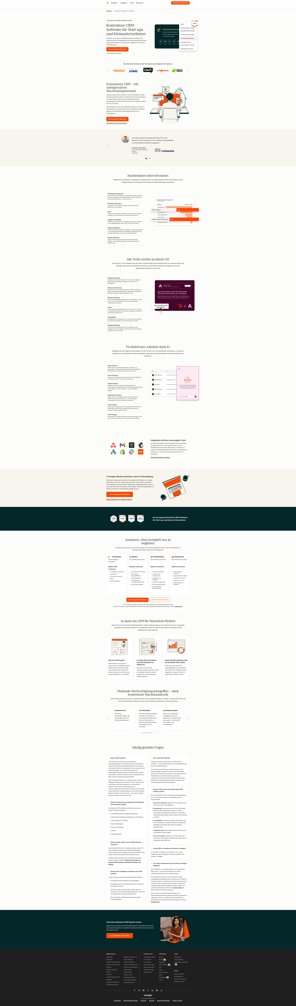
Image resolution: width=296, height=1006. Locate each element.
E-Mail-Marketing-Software (112, 984)
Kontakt (161, 979)
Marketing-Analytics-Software (130, 957)
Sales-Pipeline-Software (129, 982)
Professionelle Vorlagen (149, 964)
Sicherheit (151, 1000)
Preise (132, 3)
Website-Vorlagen (148, 972)
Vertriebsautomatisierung (129, 977)
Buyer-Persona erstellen (149, 967)
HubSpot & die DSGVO (179, 974)
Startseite (109, 11)
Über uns (161, 957)
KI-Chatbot (108, 974)
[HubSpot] (107, 3)
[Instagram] (139, 991)
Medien (160, 974)
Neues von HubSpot (163, 972)
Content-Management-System (113, 977)
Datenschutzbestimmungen (131, 1000)
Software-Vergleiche (128, 959)
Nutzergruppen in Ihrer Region (181, 963)
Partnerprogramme (178, 976)
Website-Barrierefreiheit (163, 1000)
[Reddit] (157, 991)
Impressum (143, 1000)
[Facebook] (135, 991)
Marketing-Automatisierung (112, 982)
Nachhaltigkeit (163, 977)
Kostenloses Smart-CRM (129, 962)
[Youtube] (144, 991)
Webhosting (109, 979)
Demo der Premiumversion (160, 599)
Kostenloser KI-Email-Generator (131, 964)
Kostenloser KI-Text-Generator (113, 964)
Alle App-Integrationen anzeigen (160, 457)
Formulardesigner (128, 969)
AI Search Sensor (147, 962)
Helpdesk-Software (128, 974)
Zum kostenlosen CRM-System (180, 3)
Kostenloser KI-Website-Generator (111, 971)
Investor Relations (164, 964)
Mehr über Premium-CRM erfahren (116, 123)
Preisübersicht (178, 606)
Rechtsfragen (117, 1000)
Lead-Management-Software (130, 979)
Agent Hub (108, 967)
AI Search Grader (147, 959)
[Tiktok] (161, 991)
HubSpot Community (178, 959)
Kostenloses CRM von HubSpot (113, 962)
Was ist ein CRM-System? (116, 660)
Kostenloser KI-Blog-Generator (130, 967)
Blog (160, 967)
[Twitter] (148, 991)
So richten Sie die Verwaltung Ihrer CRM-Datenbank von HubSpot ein (146, 662)
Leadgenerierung (120, 710)
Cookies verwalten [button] (177, 1000)
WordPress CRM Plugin (149, 969)
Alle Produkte (109, 957)
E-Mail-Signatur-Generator (150, 957)
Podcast (161, 969)
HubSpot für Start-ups (179, 981)
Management (162, 962)
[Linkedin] (152, 991)
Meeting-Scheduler (128, 972)
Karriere (162, 959)
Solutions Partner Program (180, 979)
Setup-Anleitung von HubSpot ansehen (119, 499)
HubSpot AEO (109, 959)
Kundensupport (177, 957)
